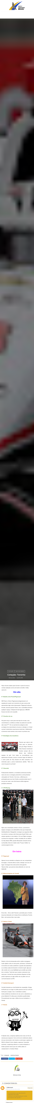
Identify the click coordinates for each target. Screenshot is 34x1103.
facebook (5, 1058)
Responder (30, 1087)
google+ (20, 1058)
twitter (12, 1058)
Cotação (11, 671)
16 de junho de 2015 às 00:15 (14, 1089)
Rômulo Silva (12, 677)
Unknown (10, 1087)
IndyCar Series (20, 671)
